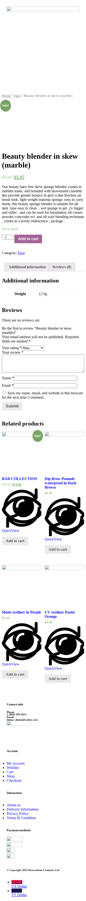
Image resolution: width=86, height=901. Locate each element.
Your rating (12, 348)
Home (6, 96)
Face (17, 96)
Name (8, 378)
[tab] (27, 267)
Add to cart (28, 239)
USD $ (19, 884)
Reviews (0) (62, 267)
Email (8, 385)
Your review (12, 352)
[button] (43, 86)
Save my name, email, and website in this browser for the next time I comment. (42, 395)
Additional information (27, 267)
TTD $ (19, 893)
